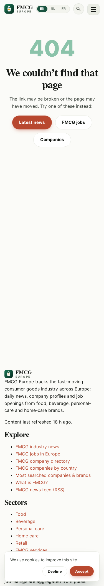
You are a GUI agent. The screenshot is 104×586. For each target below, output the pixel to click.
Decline (55, 571)
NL (53, 9)
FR (64, 9)
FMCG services (31, 550)
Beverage (25, 521)
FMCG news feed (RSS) (40, 489)
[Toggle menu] (93, 9)
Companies (52, 139)
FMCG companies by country (46, 468)
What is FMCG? (32, 482)
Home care (27, 536)
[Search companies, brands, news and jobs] (78, 8)
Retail (21, 543)
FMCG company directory (43, 461)
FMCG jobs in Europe (38, 454)
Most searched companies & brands (53, 475)
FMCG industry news (37, 446)
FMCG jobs (73, 122)
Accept (81, 571)
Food (21, 514)
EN (42, 9)
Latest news (32, 122)
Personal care (30, 528)
